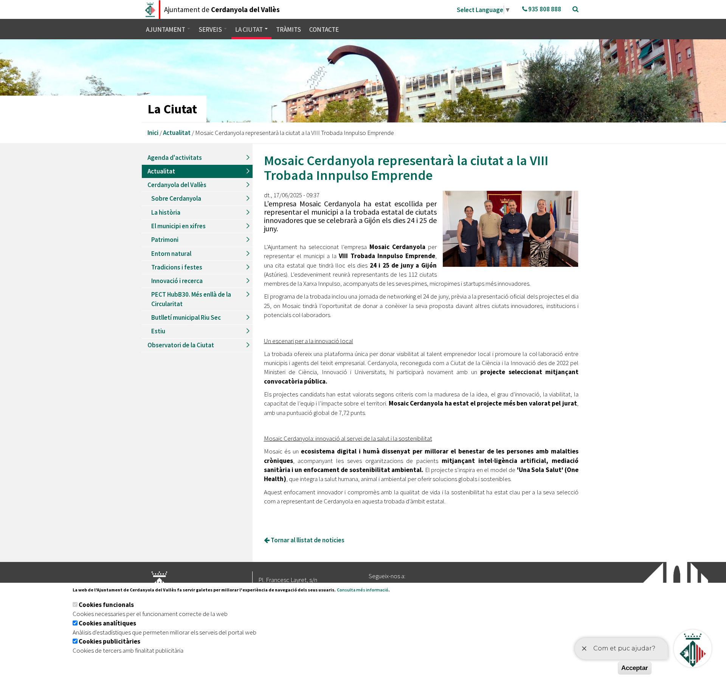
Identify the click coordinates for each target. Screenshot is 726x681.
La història (165, 212)
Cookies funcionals (106, 605)
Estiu (158, 331)
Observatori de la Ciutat (180, 345)
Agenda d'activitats (174, 157)
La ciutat (249, 29)
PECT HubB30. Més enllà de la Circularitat (191, 299)
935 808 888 (544, 9)
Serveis (211, 29)
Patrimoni (164, 239)
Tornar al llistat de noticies (307, 540)
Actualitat (177, 132)
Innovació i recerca (177, 281)
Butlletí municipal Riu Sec (186, 317)
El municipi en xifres (178, 226)
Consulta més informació (362, 590)
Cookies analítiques (107, 623)
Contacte (324, 29)
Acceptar (634, 668)
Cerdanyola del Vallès (176, 185)
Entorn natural (171, 253)
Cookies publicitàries (109, 641)
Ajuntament (166, 29)
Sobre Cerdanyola (176, 198)
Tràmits (288, 29)
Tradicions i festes (176, 267)
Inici (152, 132)
